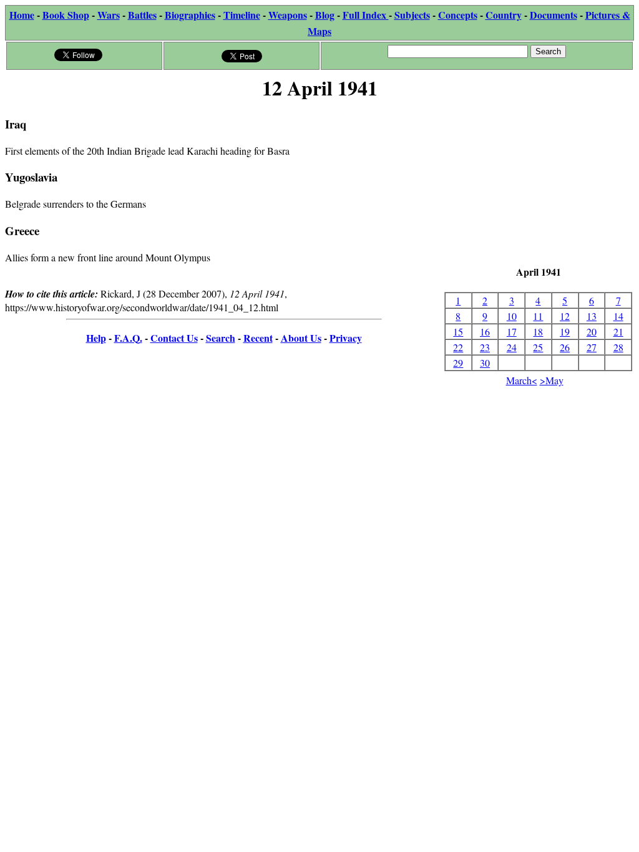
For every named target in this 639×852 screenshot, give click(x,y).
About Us (301, 338)
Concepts (457, 14)
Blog (324, 14)
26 (565, 347)
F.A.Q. (128, 338)
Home (21, 14)
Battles (142, 14)
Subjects (412, 14)
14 (618, 315)
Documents (553, 14)
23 (485, 347)
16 (485, 331)
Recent (258, 338)
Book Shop (65, 14)
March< (521, 380)
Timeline (241, 14)
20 (592, 331)
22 (458, 347)
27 (592, 347)
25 (538, 347)
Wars (108, 14)
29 (458, 362)
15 (458, 331)
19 (565, 331)
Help (96, 338)
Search (220, 338)
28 (618, 347)
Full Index (366, 14)
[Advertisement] (538, 184)
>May (551, 380)
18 (538, 331)
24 (512, 347)
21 (618, 331)
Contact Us (174, 338)
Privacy (345, 338)
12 (565, 315)
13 (592, 315)
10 (512, 315)
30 (485, 362)
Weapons (287, 14)
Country (503, 14)
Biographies (190, 14)
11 (538, 315)
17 (512, 331)
